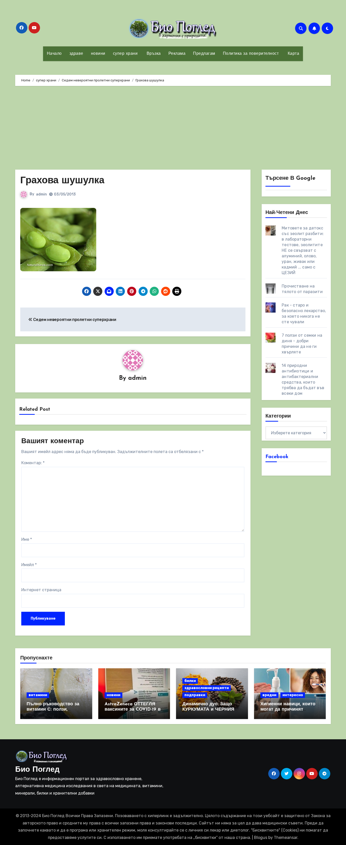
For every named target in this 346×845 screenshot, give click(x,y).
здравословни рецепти (206, 688)
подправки (194, 695)
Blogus (260, 837)
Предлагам (204, 54)
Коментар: (33, 462)
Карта (292, 54)
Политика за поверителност (251, 54)
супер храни (125, 54)
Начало (54, 54)
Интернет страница (41, 589)
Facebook (277, 456)
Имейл (29, 564)
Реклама (177, 54)
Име (26, 539)
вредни (269, 695)
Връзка (153, 54)
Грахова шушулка (62, 181)
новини (98, 54)
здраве (76, 54)
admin (41, 194)
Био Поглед (37, 770)
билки (190, 681)
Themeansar (285, 837)
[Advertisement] (173, 129)
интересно (292, 695)
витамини (38, 695)
